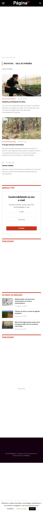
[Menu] (3, 3)
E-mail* (21, 212)
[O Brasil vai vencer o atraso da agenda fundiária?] (7, 314)
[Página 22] (21, 3)
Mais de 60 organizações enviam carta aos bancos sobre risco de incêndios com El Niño (27, 324)
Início (3, 57)
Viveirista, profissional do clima (13, 102)
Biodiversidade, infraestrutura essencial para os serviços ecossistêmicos (25, 301)
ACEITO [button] (32, 509)
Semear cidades (8, 165)
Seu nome (21, 220)
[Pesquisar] (40, 3)
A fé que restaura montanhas (13, 145)
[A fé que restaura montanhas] (21, 128)
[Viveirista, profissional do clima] (21, 85)
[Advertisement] (21, 31)
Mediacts (27, 455)
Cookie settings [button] (21, 509)
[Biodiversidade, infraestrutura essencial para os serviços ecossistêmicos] (7, 302)
